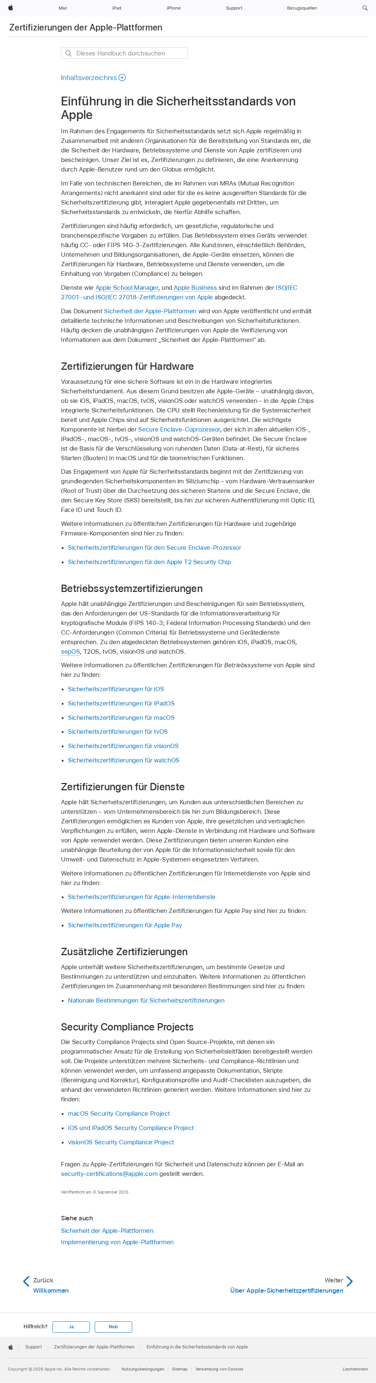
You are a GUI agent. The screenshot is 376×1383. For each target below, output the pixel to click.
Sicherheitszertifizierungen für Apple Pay (125, 925)
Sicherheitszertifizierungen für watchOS (124, 760)
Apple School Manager (126, 287)
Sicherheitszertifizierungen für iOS (116, 689)
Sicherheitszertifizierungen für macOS (121, 717)
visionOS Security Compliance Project (121, 1142)
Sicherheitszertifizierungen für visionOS (123, 746)
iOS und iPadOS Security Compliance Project (131, 1127)
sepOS (70, 651)
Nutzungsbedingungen (143, 1369)
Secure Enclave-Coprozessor (179, 429)
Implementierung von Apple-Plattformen (117, 1242)
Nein (113, 1326)
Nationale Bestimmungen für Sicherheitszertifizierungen (146, 1000)
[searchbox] (124, 53)
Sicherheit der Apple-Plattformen (150, 311)
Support (33, 1347)
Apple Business (195, 287)
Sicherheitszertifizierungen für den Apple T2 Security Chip (149, 562)
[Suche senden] (69, 53)
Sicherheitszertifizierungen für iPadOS (121, 703)
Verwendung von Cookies (219, 1369)
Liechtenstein (355, 1369)
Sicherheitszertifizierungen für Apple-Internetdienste (142, 896)
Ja (71, 1326)
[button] (365, 8)
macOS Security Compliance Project (119, 1113)
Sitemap (180, 1369)
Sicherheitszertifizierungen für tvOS (118, 731)
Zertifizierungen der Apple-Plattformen (86, 27)
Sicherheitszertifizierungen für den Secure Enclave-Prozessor (154, 547)
